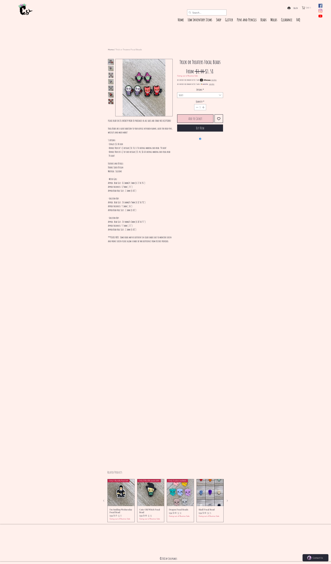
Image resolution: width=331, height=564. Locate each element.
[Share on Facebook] (200, 138)
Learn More (214, 80)
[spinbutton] (200, 107)
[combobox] (200, 95)
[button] (309, 7)
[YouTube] (320, 16)
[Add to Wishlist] (219, 118)
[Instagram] (320, 11)
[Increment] (203, 107)
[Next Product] (227, 500)
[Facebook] (320, 6)
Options (200, 89)
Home (111, 49)
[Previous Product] (103, 500)
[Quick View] (210, 492)
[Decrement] (197, 107)
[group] (165, 500)
